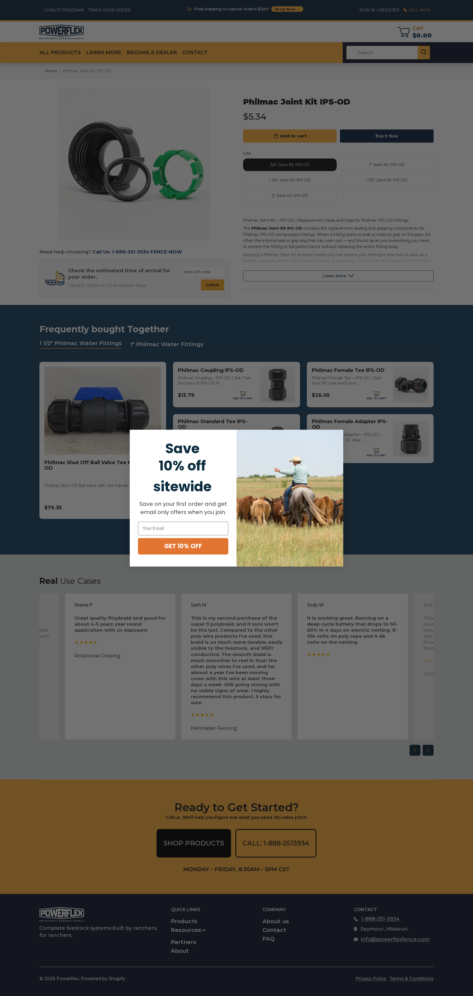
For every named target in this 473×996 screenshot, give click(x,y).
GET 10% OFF (183, 546)
